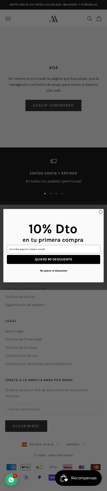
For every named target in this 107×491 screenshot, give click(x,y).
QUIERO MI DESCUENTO (53, 259)
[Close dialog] (100, 212)
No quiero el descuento (53, 270)
